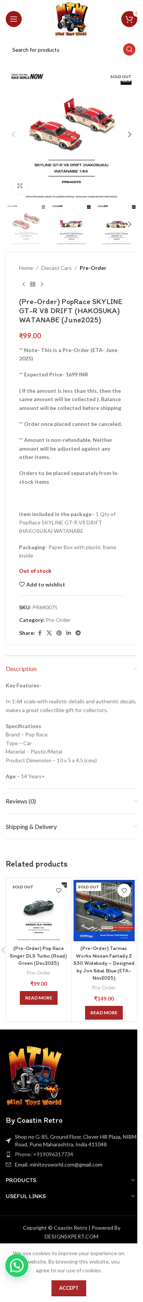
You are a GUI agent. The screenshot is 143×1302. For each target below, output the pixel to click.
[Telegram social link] (78, 633)
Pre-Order (93, 268)
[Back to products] (32, 284)
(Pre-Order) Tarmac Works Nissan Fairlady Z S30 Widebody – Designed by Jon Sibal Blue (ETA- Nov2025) (104, 963)
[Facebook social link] (39, 633)
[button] (13, 134)
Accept (69, 1288)
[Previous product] (23, 284)
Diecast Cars (56, 268)
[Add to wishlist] (59, 890)
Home (26, 268)
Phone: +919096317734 (44, 1154)
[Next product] (42, 284)
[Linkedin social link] (68, 633)
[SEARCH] (129, 49)
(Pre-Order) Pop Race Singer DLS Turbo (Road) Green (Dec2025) (38, 955)
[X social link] (49, 633)
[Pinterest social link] (59, 633)
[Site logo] (71, 18)
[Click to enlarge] (20, 185)
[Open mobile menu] (14, 19)
